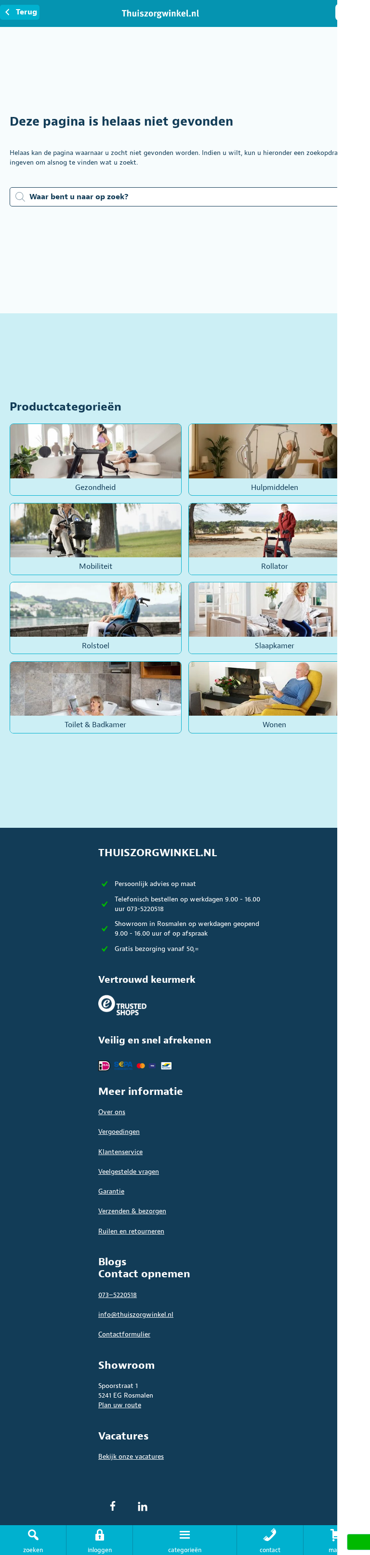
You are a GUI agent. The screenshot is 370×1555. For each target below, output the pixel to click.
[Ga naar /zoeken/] (33, 1540)
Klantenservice (120, 1152)
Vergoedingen (119, 1132)
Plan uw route (119, 1405)
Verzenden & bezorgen (132, 1211)
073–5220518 (117, 1295)
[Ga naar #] (337, 1540)
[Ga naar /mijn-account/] (99, 1540)
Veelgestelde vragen (128, 1172)
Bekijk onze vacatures (131, 1456)
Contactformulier (124, 1334)
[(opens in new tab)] (122, 1005)
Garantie (111, 1191)
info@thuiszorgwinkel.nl (135, 1315)
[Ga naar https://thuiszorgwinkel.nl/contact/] (270, 1540)
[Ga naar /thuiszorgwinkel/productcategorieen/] (184, 1540)
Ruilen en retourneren (131, 1231)
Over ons (111, 1112)
